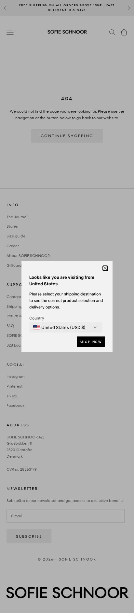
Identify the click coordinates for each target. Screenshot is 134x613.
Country (36, 318)
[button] (105, 268)
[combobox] (59, 327)
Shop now (91, 342)
